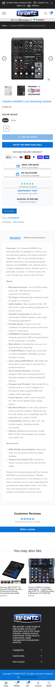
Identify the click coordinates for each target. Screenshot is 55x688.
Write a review (27, 529)
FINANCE (35, 6)
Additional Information (34, 237)
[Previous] (4, 58)
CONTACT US (43, 3)
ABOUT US (21, 6)
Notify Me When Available (27, 145)
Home (4, 26)
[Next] (51, 58)
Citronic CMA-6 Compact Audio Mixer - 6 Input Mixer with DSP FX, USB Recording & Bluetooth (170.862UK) (41, 590)
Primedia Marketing (29, 677)
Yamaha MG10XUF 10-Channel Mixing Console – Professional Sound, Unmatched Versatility (11, 590)
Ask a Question (9, 211)
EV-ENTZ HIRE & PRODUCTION (19, 3)
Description (15, 237)
